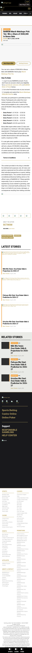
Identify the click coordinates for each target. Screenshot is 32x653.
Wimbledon (5, 551)
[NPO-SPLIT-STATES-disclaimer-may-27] (16, 201)
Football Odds (5, 499)
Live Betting (5, 504)
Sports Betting (9, 410)
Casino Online (9, 414)
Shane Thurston (6, 273)
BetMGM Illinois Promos (22, 549)
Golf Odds (4, 501)
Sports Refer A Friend (22, 537)
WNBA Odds (20, 514)
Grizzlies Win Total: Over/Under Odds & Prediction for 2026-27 (16, 323)
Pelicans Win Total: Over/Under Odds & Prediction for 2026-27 (15, 296)
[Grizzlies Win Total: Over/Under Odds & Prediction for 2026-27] (5, 377)
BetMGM (5, 38)
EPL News (19, 516)
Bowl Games (5, 534)
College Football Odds (22, 499)
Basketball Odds (6, 496)
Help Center (9, 435)
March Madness (6, 556)
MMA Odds (4, 506)
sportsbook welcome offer (13, 85)
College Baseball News (22, 523)
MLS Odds (19, 504)
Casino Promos (20, 533)
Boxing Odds (5, 498)
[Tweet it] (4, 216)
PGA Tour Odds (20, 511)
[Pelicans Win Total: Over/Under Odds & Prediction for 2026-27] (5, 361)
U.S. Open (4, 549)
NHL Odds (19, 509)
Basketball (7, 29)
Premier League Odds (22, 513)
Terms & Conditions (9, 158)
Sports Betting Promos (22, 535)
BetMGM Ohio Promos (22, 596)
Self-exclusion (5, 582)
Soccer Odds (5, 509)
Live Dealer (4, 520)
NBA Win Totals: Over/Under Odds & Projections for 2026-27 (14, 270)
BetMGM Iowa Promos (22, 554)
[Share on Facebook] (10, 216)
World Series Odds (6, 554)
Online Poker (8, 417)
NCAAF (15, 13)
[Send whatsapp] (22, 216)
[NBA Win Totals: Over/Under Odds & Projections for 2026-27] (5, 345)
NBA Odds (19, 506)
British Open (5, 536)
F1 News (19, 525)
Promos (4, 13)
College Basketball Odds (22, 498)
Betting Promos (23, 63)
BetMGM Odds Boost (22, 540)
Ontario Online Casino (7, 527)
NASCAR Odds (5, 508)
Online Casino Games (7, 522)
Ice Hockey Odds (6, 503)
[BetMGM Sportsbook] (7, 3)
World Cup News (21, 526)
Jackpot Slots (5, 518)
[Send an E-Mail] (16, 216)
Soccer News (20, 520)
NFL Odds (19, 508)
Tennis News (20, 521)
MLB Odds (19, 503)
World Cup (4, 553)
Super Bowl (4, 546)
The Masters (5, 548)
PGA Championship (7, 544)
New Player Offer (8, 63)
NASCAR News (20, 518)
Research (4, 579)
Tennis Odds (5, 511)
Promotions (5, 237)
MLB (20, 13)
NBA (19, 343)
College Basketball (7, 235)
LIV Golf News (20, 501)
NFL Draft (4, 542)
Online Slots (5, 525)
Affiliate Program (6, 563)
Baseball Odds (5, 494)
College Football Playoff (8, 537)
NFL (10, 13)
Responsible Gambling (9, 431)
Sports (11, 237)
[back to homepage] (4, 8)
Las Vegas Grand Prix (7, 539)
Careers (4, 565)
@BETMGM (11, 228)
